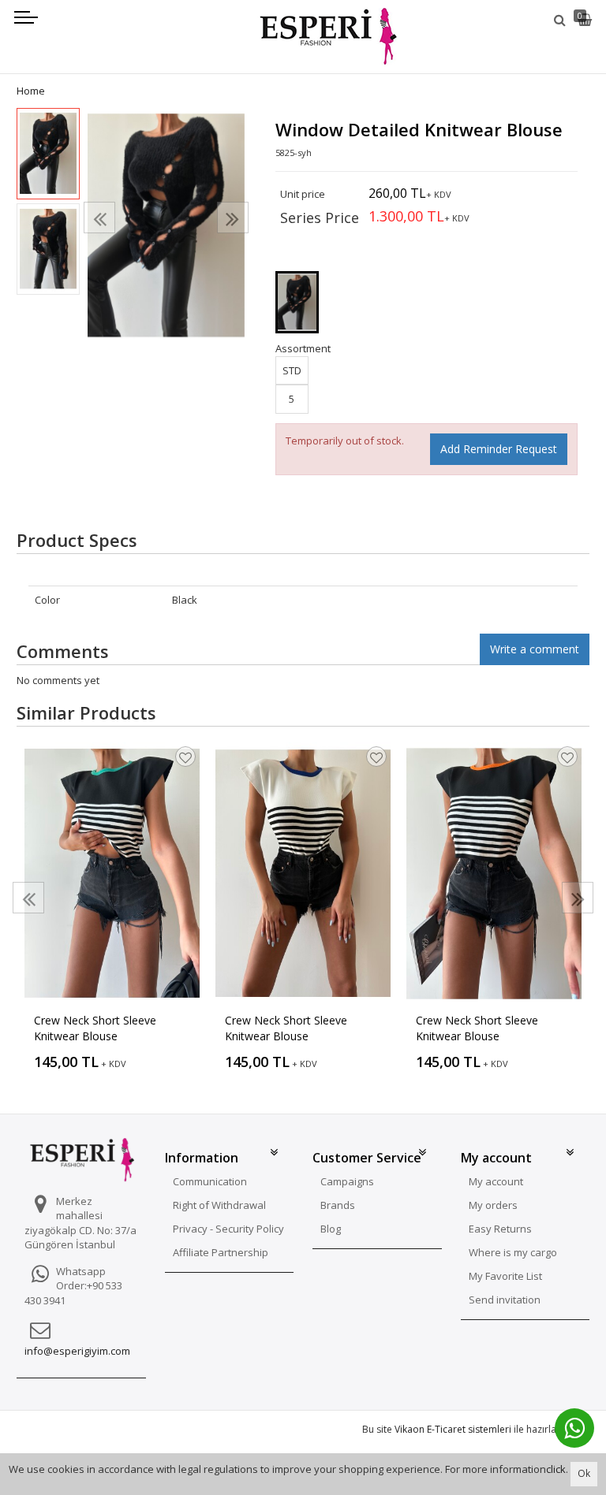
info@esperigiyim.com (77, 1351)
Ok (584, 1473)
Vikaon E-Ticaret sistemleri (453, 1429)
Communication (210, 1181)
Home (31, 91)
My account (496, 1181)
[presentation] (99, 217)
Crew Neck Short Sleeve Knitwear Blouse (95, 1028)
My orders (493, 1205)
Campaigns (347, 1181)
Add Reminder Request (498, 448)
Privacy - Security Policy (228, 1229)
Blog (330, 1229)
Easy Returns (500, 1229)
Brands (337, 1205)
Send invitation (505, 1299)
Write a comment (534, 649)
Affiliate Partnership (220, 1252)
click (556, 1469)
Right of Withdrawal (219, 1205)
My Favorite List (505, 1276)
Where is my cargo (513, 1252)
